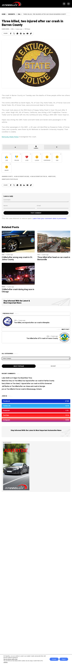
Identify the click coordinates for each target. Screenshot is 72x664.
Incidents (11, 14)
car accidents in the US (39, 176)
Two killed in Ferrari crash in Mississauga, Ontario (24, 389)
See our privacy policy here (10, 659)
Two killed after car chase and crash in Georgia (28, 386)
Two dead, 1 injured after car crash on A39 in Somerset (32, 383)
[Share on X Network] (14, 33)
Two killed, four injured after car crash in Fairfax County (34, 381)
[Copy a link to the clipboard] (30, 33)
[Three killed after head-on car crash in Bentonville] (53, 241)
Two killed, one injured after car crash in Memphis (31, 322)
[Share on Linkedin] (24, 33)
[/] (64, 3)
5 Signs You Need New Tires (22, 378)
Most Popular (19, 366)
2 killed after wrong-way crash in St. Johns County (17, 258)
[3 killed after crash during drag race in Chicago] (18, 273)
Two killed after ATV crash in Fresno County (42, 338)
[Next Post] (64, 337)
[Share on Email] (27, 33)
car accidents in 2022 (22, 176)
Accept (54, 659)
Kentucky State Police (10, 137)
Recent (53, 366)
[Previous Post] (7, 321)
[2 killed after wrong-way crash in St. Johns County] (18, 241)
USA (19, 14)
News (3, 287)
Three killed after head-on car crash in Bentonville (53, 258)
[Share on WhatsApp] (17, 33)
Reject (64, 659)
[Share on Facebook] (10, 33)
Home (4, 14)
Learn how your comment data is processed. (50, 218)
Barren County (8, 176)
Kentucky (52, 176)
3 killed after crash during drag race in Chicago (18, 290)
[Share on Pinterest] (20, 33)
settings (6, 662)
